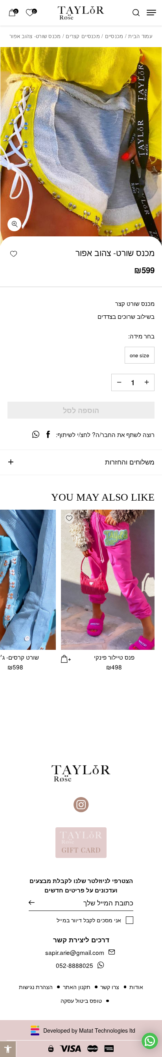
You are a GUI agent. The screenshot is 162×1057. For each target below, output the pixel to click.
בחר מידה (142, 336)
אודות (136, 987)
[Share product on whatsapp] (35, 434)
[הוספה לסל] (66, 658)
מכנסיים (114, 36)
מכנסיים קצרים (83, 36)
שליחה (37, 903)
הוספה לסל (81, 410)
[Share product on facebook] (48, 434)
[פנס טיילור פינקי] (108, 580)
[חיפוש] (136, 13)
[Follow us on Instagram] (81, 804)
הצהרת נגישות (36, 987)
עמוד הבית (140, 36)
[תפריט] (151, 12)
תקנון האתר (76, 987)
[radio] (140, 355)
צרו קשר (109, 987)
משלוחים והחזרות (130, 461)
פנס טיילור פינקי (114, 657)
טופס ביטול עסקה (81, 1000)
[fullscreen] (14, 224)
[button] (8, 1049)
